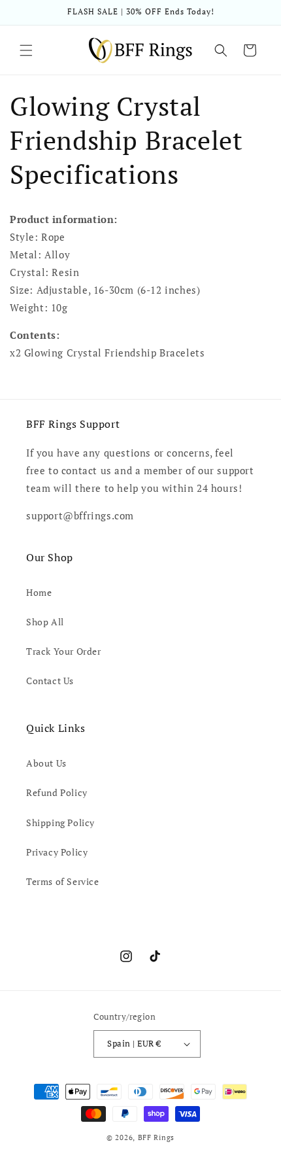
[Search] (221, 50)
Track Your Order (63, 651)
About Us (46, 763)
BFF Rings (156, 1137)
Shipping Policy (60, 822)
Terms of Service (62, 881)
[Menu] (26, 50)
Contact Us (50, 680)
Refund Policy (57, 792)
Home (39, 592)
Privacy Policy (57, 852)
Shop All (45, 621)
